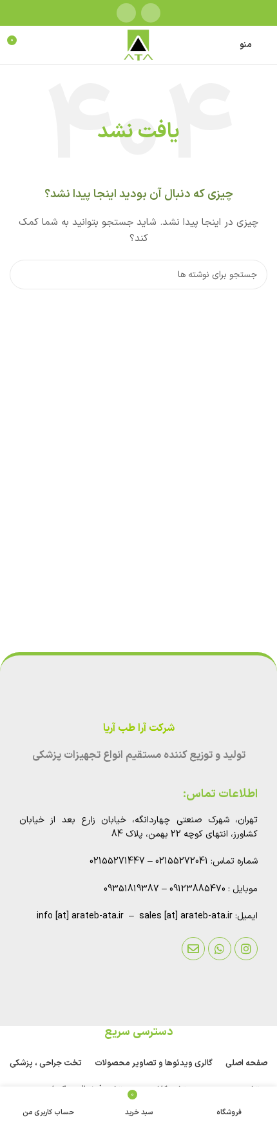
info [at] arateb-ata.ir (80, 916)
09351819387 (131, 889)
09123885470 (197, 889)
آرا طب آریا (124, 728)
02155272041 (181, 861)
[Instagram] (246, 948)
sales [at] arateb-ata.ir (186, 916)
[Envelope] (193, 948)
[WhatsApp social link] (126, 13)
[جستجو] (24, 274)
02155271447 (117, 861)
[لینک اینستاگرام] (150, 13)
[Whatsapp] (219, 948)
